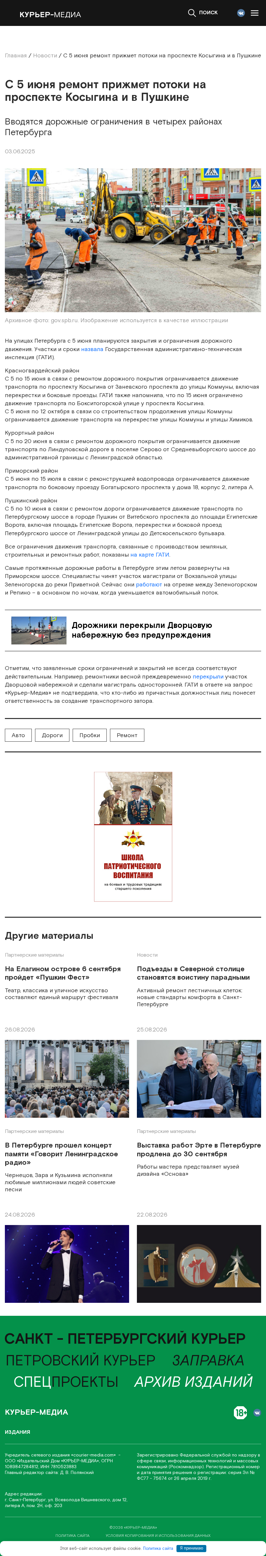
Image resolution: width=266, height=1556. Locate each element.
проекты (66, 1382)
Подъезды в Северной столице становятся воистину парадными (193, 973)
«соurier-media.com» (94, 1455)
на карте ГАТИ (149, 555)
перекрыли (208, 676)
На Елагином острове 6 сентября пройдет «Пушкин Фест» (63, 973)
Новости (147, 955)
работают (149, 584)
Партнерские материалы (34, 955)
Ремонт (127, 735)
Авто (18, 735)
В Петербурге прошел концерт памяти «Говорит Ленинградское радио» (61, 1154)
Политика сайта (158, 1548)
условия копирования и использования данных (158, 1535)
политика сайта (72, 1535)
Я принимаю (191, 1548)
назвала (92, 349)
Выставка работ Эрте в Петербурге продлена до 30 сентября (199, 1150)
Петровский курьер (81, 1361)
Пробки (89, 735)
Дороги (52, 735)
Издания (17, 1432)
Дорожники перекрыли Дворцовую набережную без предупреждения (142, 630)
